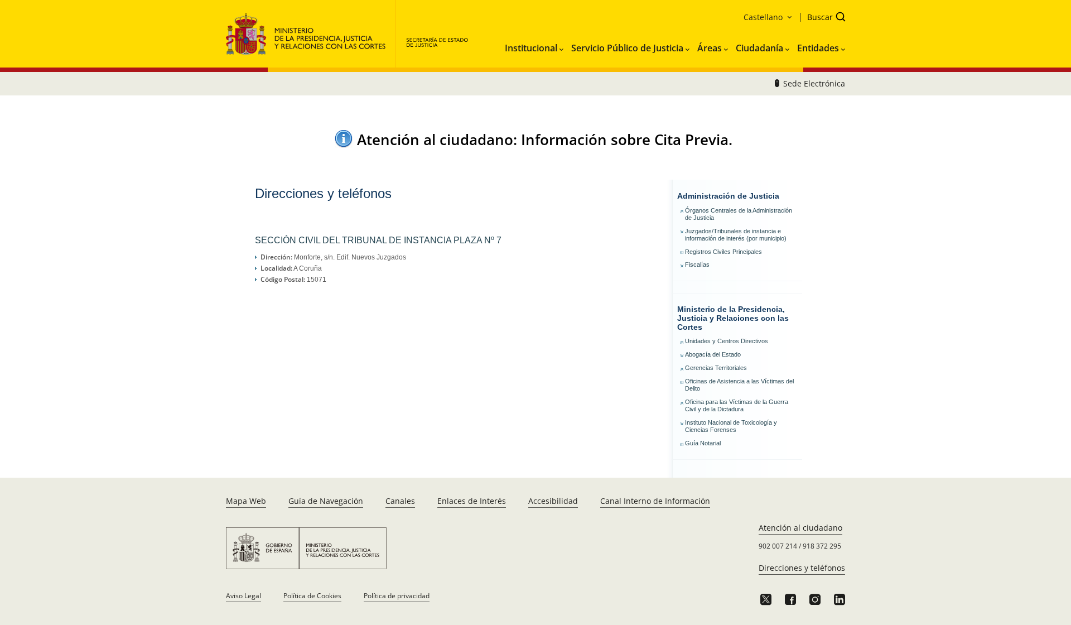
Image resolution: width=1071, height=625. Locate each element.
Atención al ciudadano (800, 527)
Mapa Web (246, 501)
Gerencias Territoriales (716, 367)
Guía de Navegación (325, 501)
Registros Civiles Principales (723, 251)
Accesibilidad (553, 501)
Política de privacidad (397, 595)
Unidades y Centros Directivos (726, 341)
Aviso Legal (243, 595)
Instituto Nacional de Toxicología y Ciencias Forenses (731, 426)
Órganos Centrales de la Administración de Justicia (738, 214)
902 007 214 (778, 546)
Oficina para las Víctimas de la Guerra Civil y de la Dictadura (736, 405)
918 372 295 (822, 546)
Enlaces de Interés (471, 501)
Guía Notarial (703, 443)
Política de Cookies (312, 595)
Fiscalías (697, 264)
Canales (400, 501)
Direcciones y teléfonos (802, 567)
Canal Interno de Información (655, 501)
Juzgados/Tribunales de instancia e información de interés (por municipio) (736, 235)
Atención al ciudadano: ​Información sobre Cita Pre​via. (544, 139)
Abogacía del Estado (713, 354)
